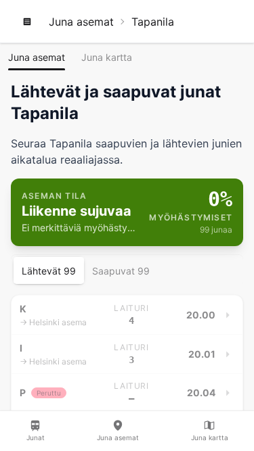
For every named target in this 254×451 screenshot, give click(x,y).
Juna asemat (81, 21)
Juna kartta (106, 57)
